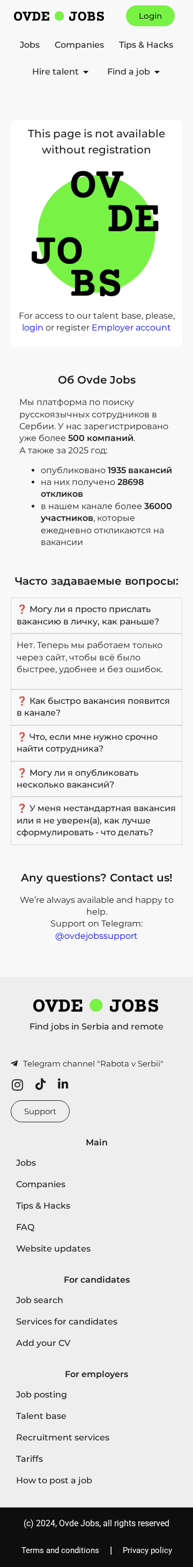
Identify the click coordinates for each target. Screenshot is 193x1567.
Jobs (30, 45)
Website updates (53, 1249)
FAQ (25, 1227)
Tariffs (29, 1459)
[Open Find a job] (157, 71)
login (32, 327)
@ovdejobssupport (96, 936)
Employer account (131, 327)
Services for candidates (66, 1321)
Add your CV (43, 1343)
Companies (79, 45)
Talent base (41, 1416)
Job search (39, 1300)
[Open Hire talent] (85, 71)
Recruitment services (62, 1437)
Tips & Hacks (146, 45)
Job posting (41, 1394)
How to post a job (54, 1480)
